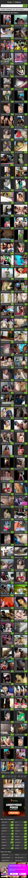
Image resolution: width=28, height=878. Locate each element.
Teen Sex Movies (19, 857)
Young (17, 9)
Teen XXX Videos (6, 857)
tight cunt (7, 842)
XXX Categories (9, 9)
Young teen (21, 9)
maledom (7, 845)
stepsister (21, 830)
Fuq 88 (17, 854)
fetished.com (5, 854)
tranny (21, 828)
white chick (7, 822)
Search (25, 5)
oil (7, 833)
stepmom (21, 839)
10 (19, 776)
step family (21, 842)
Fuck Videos (14, 2)
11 (22, 776)
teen (21, 822)
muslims (21, 825)
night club (7, 830)
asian (7, 848)
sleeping (21, 845)
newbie (7, 836)
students (21, 836)
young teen (7, 828)
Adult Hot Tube (5, 860)
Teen (14, 9)
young (7, 825)
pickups (21, 848)
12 (25, 776)
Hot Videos (3, 9)
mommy (7, 839)
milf (21, 833)
